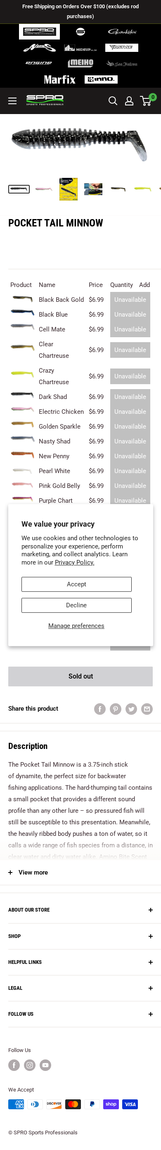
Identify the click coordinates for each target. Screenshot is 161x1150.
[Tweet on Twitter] (131, 709)
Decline (76, 605)
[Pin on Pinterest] (115, 709)
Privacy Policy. (75, 562)
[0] (146, 101)
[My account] (129, 100)
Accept (76, 584)
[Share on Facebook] (100, 709)
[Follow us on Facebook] (14, 1065)
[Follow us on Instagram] (30, 1065)
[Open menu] (12, 101)
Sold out (81, 676)
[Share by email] (147, 709)
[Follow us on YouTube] (45, 1065)
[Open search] (113, 100)
